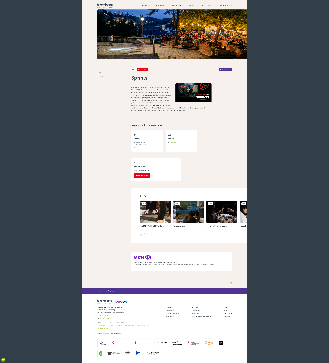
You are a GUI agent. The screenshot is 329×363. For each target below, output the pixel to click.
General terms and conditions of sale (126, 325)
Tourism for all (170, 311)
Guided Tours (196, 313)
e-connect (106, 333)
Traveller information (172, 313)
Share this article (226, 70)
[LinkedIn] (126, 302)
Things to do (196, 311)
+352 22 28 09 (103, 316)
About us (227, 316)
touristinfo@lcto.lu (104, 318)
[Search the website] (202, 5)
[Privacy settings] (3, 360)
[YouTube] (121, 302)
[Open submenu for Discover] (149, 5)
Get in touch (228, 313)
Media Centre (170, 316)
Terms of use (101, 325)
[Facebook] (117, 302)
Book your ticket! (143, 175)
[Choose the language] (207, 5)
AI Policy (100, 328)
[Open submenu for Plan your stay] (182, 5)
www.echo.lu (138, 268)
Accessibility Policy (143, 325)
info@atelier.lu (174, 142)
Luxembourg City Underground (202, 316)
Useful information (104, 69)
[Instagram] (119, 302)
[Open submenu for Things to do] (165, 5)
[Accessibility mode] (205, 5)
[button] (141, 234)
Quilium (119, 333)
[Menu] (210, 5)
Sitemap (106, 328)
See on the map (138, 148)
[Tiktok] (124, 302)
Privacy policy (110, 325)
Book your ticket (142, 70)
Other (101, 77)
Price (100, 73)
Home (99, 291)
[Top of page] (230, 283)
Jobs (225, 311)
